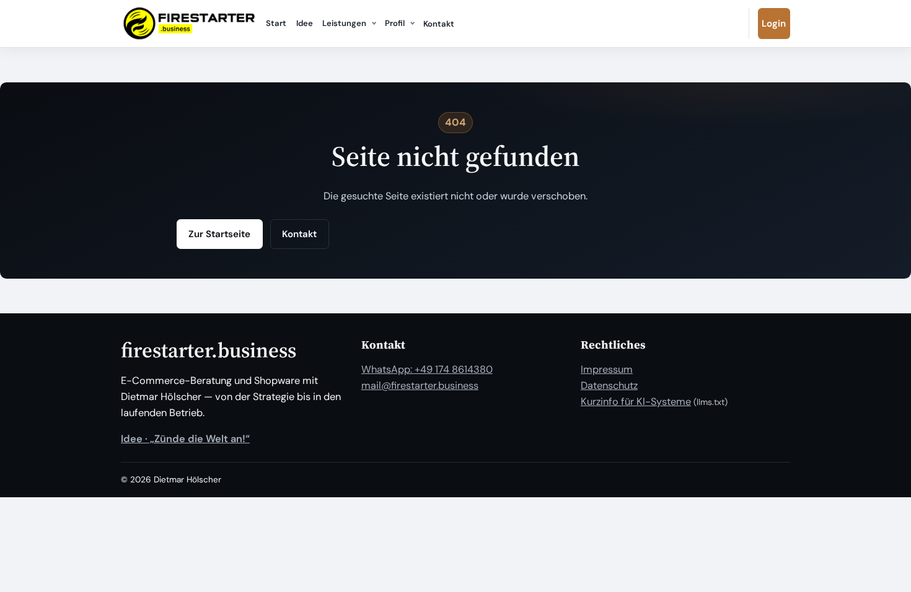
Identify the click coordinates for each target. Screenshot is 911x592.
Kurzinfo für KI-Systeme (636, 401)
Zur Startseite (219, 234)
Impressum (607, 369)
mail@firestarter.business (419, 385)
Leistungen (344, 23)
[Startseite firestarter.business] (189, 23)
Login (774, 23)
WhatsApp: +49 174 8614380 (427, 369)
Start (276, 23)
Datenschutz (609, 385)
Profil (395, 23)
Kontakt (438, 24)
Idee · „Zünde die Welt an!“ (185, 438)
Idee (304, 23)
